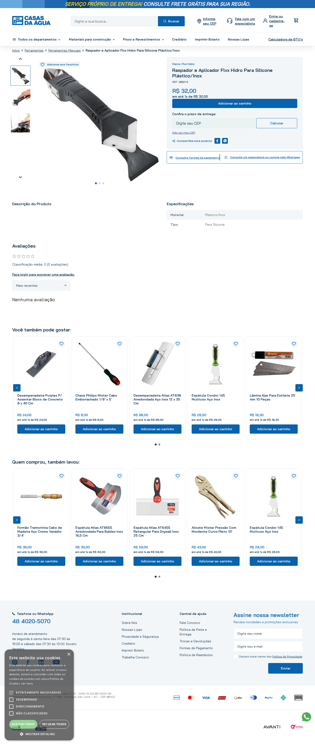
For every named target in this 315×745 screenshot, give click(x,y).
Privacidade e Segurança (140, 636)
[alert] (39, 694)
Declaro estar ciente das (270, 656)
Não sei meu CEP (183, 132)
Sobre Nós (129, 623)
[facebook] (217, 141)
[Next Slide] (299, 387)
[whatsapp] (225, 141)
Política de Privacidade (287, 656)
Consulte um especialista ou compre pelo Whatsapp (265, 157)
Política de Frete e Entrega (193, 632)
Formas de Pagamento (196, 648)
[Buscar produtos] (171, 21)
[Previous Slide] (17, 387)
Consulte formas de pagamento (197, 157)
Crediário (128, 643)
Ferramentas (34, 50)
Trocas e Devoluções (195, 641)
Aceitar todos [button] (23, 724)
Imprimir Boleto (133, 650)
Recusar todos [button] (54, 724)
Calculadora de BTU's (285, 39)
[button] (156, 444)
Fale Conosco (190, 623)
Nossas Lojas (132, 630)
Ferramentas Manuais (64, 50)
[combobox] (127, 21)
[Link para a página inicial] (16, 50)
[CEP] (213, 120)
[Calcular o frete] (276, 123)
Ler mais (27, 683)
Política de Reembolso (196, 655)
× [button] (68, 654)
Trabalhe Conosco (135, 657)
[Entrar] (275, 21)
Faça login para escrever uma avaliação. (43, 274)
